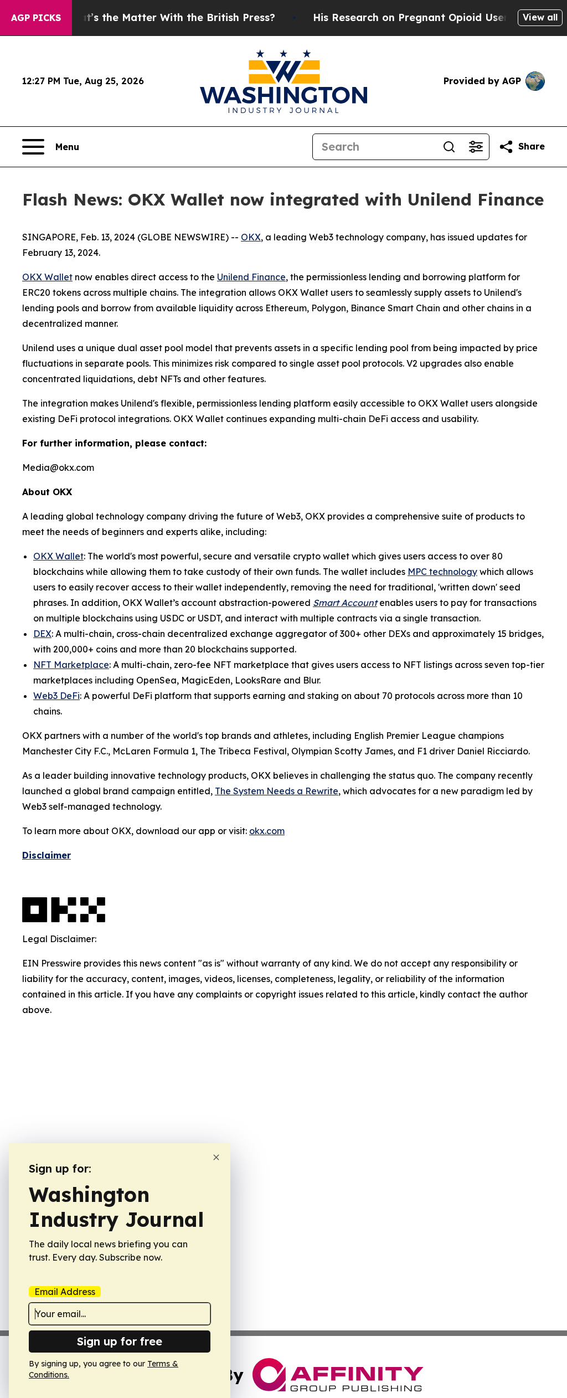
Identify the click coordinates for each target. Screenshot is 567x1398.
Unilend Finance (251, 276)
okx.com (267, 830)
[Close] (216, 1157)
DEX (42, 633)
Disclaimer (46, 855)
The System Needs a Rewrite (276, 790)
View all (540, 17)
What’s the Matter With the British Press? (169, 17)
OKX (251, 237)
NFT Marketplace (71, 664)
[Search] (449, 147)
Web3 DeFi (56, 695)
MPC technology (442, 571)
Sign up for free (119, 1341)
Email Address (64, 1291)
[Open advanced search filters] (475, 147)
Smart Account (345, 602)
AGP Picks (36, 17)
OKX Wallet (47, 276)
